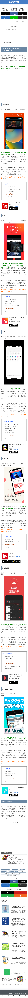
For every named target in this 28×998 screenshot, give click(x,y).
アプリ (4, 873)
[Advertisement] (14, 86)
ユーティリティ (15, 869)
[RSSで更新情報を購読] (15, 866)
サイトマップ (24, 993)
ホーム (4, 993)
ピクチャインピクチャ (22, 873)
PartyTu (7, 36)
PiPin (6, 33)
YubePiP (7, 31)
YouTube (21, 871)
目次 (12, 26)
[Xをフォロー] (9, 866)
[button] (22, 17)
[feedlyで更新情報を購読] (13, 866)
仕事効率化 (22, 869)
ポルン (6, 34)
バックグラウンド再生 (11, 873)
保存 (3, 875)
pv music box (8, 40)
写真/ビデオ (11, 871)
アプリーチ (15, 206)
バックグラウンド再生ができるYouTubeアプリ (14, 29)
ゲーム (10, 993)
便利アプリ (5, 871)
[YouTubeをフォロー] (11, 866)
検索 (15, 875)
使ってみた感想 (7, 42)
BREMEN (7, 38)
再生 (7, 875)
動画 (11, 875)
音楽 (16, 871)
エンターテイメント (6, 869)
